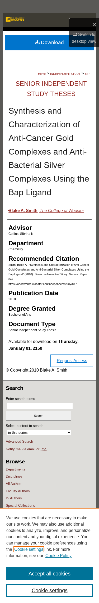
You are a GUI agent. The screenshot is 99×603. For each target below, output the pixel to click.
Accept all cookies (49, 573)
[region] (49, 555)
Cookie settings (28, 549)
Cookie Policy (58, 555)
